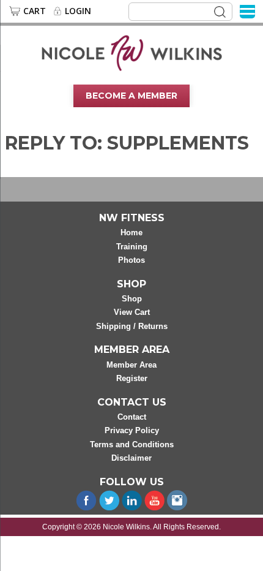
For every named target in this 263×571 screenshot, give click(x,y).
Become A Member (131, 95)
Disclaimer (131, 458)
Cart (34, 11)
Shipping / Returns (132, 326)
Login (78, 11)
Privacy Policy (132, 430)
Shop (132, 298)
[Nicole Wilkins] (132, 52)
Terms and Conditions (132, 444)
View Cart (132, 312)
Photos (131, 260)
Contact (131, 417)
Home (131, 232)
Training (131, 246)
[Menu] (247, 10)
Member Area (131, 364)
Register (131, 378)
